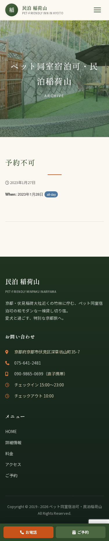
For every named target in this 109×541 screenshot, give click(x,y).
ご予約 (11, 475)
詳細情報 (13, 442)
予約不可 (20, 162)
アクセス (13, 464)
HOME (11, 431)
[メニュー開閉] (97, 9)
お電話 (31, 532)
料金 (9, 453)
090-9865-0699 (28, 374)
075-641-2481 (27, 363)
